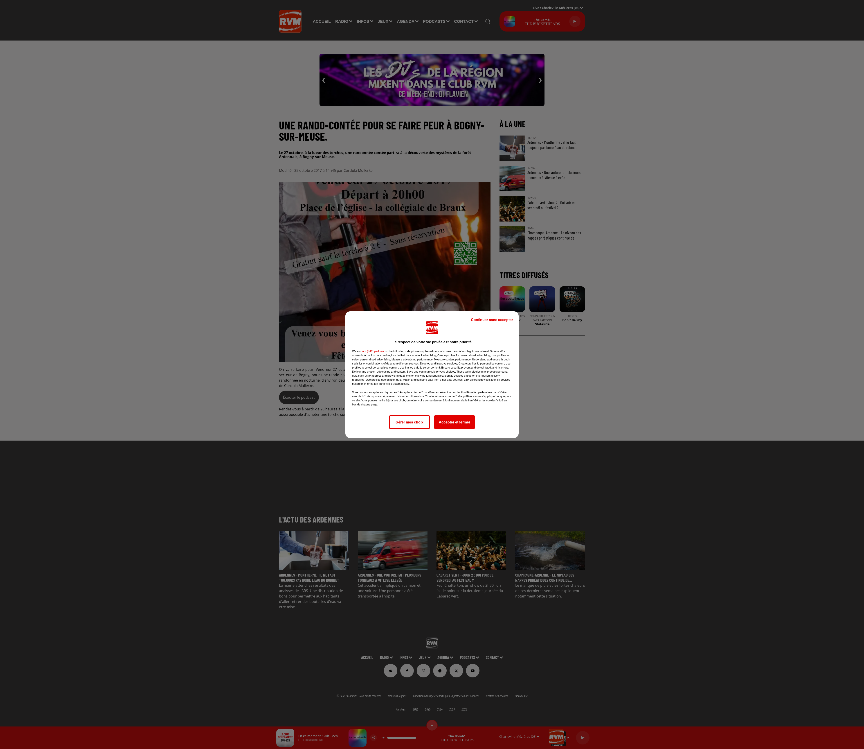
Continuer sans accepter (492, 319)
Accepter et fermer (454, 422)
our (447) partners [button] (373, 351)
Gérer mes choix (409, 422)
